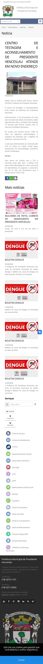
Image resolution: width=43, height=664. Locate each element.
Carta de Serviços (18, 433)
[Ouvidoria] (33, 601)
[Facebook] (9, 601)
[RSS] (28, 601)
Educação (15, 467)
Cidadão (11, 411)
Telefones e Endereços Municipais (17, 549)
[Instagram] (13, 601)
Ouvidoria (15, 501)
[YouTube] (18, 601)
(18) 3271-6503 (9, 587)
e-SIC (14, 474)
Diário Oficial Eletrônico (20, 461)
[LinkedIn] (23, 601)
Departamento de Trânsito (22, 454)
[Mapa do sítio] (4, 601)
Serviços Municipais (19, 541)
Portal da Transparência (21, 521)
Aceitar (21, 660)
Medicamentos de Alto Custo (22, 487)
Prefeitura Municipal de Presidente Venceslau (27, 9)
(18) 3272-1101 (9, 579)
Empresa (10, 418)
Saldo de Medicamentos (21, 527)
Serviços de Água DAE (20, 534)
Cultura (14, 447)
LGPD (14, 481)
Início (4, 27)
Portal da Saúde (18, 514)
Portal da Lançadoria (19, 507)
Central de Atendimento (21, 440)
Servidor (10, 425)
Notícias (23, 27)
